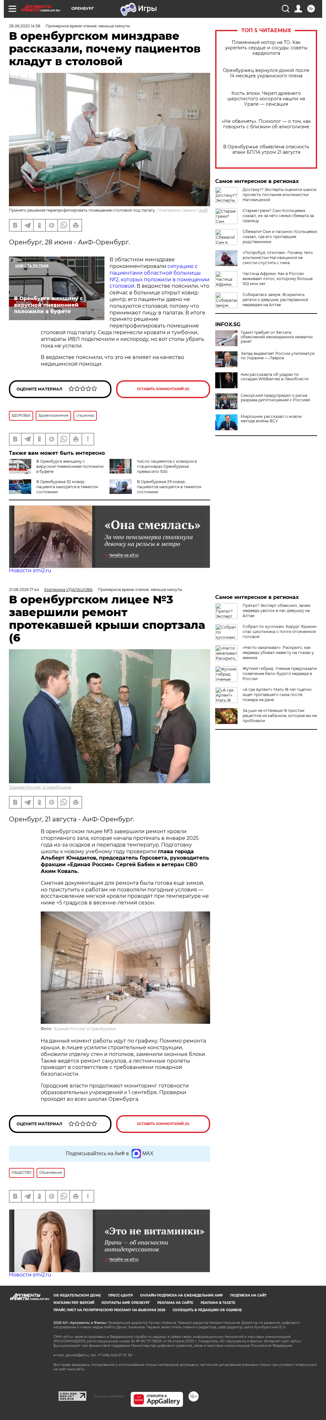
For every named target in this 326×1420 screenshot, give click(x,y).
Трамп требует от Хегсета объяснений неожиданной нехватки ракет (277, 337)
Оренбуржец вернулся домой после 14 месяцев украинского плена (266, 73)
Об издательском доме (77, 1295)
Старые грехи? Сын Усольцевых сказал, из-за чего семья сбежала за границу (278, 215)
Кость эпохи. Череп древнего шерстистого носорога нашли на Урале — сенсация (266, 99)
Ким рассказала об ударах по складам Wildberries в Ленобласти (274, 376)
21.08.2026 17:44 (24, 589)
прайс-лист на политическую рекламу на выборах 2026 (109, 1310)
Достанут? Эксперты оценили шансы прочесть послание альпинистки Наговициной (279, 194)
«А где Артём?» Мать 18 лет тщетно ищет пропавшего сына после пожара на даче (277, 694)
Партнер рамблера (108, 1396)
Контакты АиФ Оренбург (126, 1303)
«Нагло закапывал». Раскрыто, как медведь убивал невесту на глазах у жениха (278, 652)
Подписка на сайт (248, 1295)
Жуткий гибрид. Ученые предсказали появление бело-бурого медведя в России (280, 673)
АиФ (203, 210)
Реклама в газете (218, 1303)
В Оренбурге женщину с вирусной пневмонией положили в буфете (69, 466)
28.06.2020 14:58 (24, 26)
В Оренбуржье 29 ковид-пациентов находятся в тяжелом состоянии (169, 486)
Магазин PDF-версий (73, 1303)
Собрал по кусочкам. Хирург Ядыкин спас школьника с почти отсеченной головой (279, 631)
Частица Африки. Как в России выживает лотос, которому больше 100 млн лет (278, 278)
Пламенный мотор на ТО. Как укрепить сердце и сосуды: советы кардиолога (266, 48)
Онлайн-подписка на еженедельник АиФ (181, 1295)
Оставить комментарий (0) (163, 389)
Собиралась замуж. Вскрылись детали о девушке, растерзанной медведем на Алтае (275, 299)
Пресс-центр (120, 1295)
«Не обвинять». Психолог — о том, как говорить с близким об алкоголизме (266, 124)
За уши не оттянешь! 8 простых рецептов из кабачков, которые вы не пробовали (280, 715)
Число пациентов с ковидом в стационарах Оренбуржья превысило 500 (167, 466)
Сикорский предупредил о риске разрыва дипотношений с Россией (275, 397)
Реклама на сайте (175, 1303)
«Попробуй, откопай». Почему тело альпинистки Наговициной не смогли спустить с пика (278, 257)
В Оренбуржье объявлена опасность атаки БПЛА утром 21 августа (266, 149)
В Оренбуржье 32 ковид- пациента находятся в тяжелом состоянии (67, 486)
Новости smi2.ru (30, 570)
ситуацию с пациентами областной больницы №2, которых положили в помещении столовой (159, 276)
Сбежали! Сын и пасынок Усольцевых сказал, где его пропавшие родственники (280, 236)
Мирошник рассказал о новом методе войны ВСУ (271, 418)
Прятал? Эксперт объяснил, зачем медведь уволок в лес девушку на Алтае (276, 610)
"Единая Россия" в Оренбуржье (40, 787)
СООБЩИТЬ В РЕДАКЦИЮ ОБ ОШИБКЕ (207, 1310)
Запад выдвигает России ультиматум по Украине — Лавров (278, 355)
